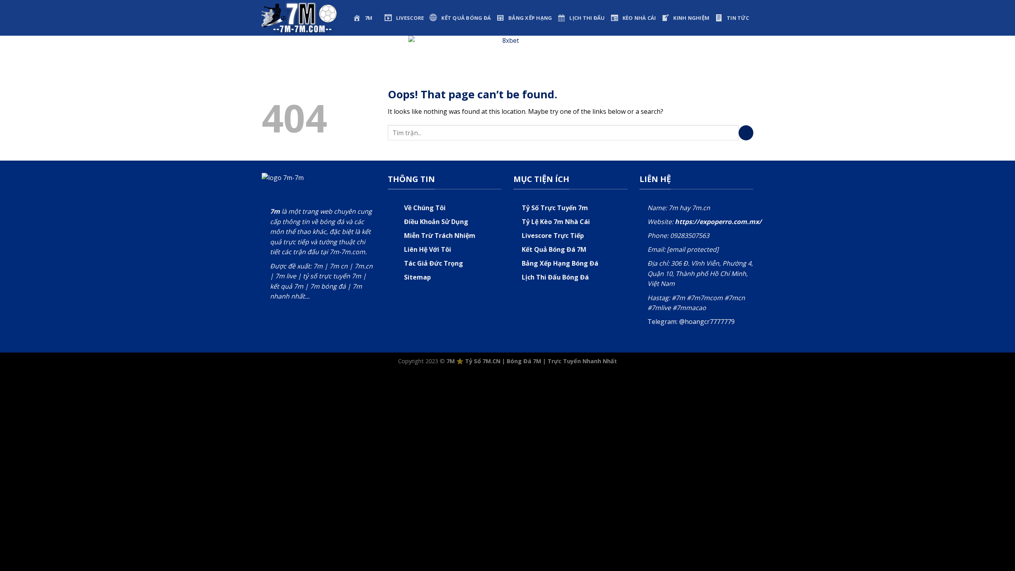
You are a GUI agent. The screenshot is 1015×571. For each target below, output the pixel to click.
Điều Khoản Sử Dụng (436, 221)
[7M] (301, 17)
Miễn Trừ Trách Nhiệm (439, 235)
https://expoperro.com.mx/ (718, 221)
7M (450, 361)
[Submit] (746, 132)
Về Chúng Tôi (425, 207)
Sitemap (417, 277)
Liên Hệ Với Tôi (427, 249)
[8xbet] (507, 48)
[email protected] (692, 249)
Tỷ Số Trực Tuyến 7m (555, 207)
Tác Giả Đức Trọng (433, 263)
